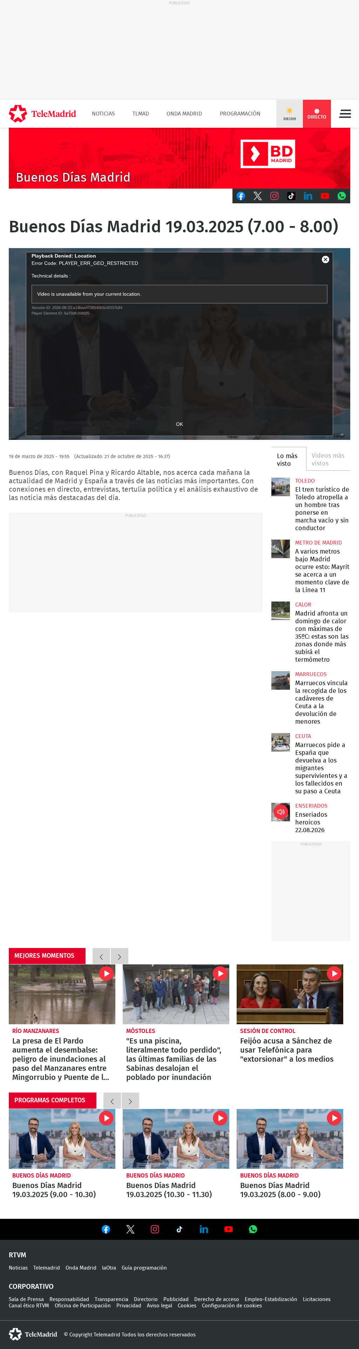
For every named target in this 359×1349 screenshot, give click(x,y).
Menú (345, 114)
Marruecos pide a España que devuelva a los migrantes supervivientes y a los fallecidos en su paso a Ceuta (280, 742)
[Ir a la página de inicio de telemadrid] (42, 113)
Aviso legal (159, 1305)
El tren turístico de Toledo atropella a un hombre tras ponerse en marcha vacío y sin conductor (280, 487)
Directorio (146, 1299)
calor (303, 604)
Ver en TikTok (179, 1230)
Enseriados (311, 806)
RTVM (17, 1255)
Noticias (103, 114)
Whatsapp (341, 196)
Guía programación (144, 1268)
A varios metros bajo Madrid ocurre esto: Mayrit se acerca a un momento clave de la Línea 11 (280, 549)
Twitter (257, 196)
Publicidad (176, 1299)
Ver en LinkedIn (204, 1229)
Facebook (240, 196)
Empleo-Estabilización (271, 1299)
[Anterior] (101, 956)
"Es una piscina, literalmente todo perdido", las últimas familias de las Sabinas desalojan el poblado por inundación (176, 994)
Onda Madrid (184, 114)
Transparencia (111, 1299)
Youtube (325, 196)
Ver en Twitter (130, 1230)
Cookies (187, 1305)
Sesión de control (268, 1031)
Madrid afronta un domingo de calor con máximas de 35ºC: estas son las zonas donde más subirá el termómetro (280, 611)
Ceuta (303, 736)
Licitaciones (317, 1299)
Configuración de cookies (232, 1305)
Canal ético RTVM (29, 1305)
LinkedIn (308, 196)
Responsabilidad (69, 1299)
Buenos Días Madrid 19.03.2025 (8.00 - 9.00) (290, 1139)
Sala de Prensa (26, 1299)
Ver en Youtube (229, 1229)
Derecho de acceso (216, 1299)
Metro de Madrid (318, 543)
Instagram (274, 196)
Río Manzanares (35, 1031)
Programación (240, 114)
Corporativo (31, 1286)
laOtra (109, 1268)
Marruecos (311, 674)
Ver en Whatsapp (253, 1229)
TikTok (291, 196)
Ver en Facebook (106, 1230)
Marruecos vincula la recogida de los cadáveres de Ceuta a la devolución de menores (280, 680)
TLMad (141, 114)
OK (179, 424)
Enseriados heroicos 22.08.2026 (280, 812)
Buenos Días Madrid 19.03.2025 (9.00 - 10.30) (62, 1139)
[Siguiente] (119, 956)
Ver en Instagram (155, 1229)
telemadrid (33, 1334)
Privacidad (128, 1305)
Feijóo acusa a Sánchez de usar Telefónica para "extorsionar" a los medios (290, 994)
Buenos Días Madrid (41, 1176)
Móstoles (140, 1031)
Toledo (305, 481)
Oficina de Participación (83, 1305)
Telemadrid (46, 1268)
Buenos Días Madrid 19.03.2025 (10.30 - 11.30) (176, 1139)
